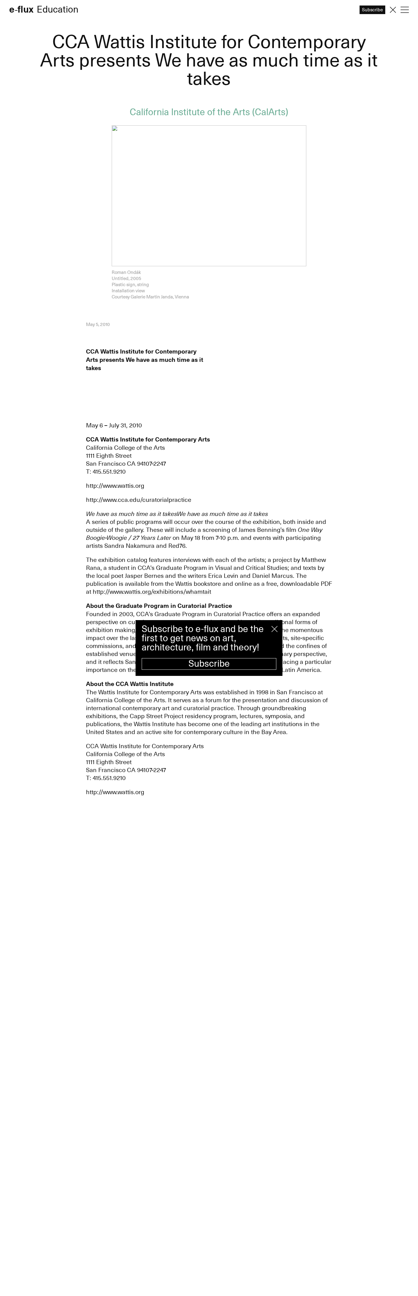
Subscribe (209, 663)
